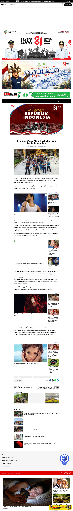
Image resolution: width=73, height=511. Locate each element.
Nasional (36, 101)
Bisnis (41, 101)
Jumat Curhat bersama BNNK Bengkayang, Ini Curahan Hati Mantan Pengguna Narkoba (48, 388)
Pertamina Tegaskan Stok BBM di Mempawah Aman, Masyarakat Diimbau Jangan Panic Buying (41, 414)
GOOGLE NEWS (32, 338)
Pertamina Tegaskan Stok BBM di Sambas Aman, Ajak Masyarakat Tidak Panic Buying (41, 421)
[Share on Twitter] (53, 380)
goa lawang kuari (23, 376)
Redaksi (4, 454)
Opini (52, 101)
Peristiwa (20, 101)
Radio (9, 101)
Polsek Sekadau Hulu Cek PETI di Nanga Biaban (20, 405)
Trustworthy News (6, 463)
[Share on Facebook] (50, 380)
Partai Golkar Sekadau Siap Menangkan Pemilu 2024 (51, 405)
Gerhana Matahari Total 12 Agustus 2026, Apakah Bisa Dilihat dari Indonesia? (39, 444)
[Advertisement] (36, 18)
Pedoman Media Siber (7, 457)
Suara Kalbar (42, 376)
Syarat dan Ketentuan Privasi (9, 460)
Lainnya (57, 101)
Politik (46, 101)
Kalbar (14, 101)
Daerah (26, 101)
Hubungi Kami (68, 4)
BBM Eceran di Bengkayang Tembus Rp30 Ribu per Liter (37, 429)
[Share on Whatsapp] (55, 380)
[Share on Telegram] (58, 380)
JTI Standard (5, 466)
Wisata (48, 376)
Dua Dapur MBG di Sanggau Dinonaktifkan (34, 436)
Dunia (31, 101)
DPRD (16, 376)
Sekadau (35, 376)
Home (5, 101)
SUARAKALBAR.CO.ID (12, 473)
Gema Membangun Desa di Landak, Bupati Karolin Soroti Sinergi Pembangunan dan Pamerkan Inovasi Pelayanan (37, 1)
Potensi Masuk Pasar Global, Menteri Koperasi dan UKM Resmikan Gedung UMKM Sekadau (36, 406)
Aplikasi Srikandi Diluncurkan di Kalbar (23, 387)
